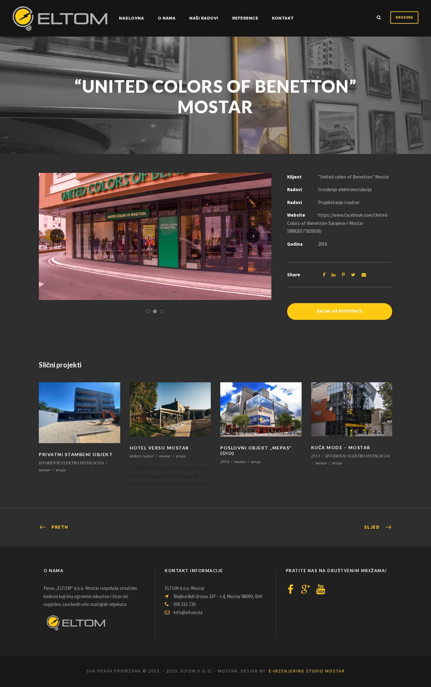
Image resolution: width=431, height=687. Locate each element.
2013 (315, 456)
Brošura (404, 17)
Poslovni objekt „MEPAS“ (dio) (256, 450)
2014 (224, 461)
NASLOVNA (131, 18)
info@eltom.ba (188, 612)
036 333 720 (184, 604)
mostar (44, 469)
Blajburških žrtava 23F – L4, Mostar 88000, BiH (217, 596)
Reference (245, 18)
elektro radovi (142, 456)
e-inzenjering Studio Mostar (307, 671)
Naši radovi (203, 18)
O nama (166, 18)
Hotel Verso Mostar (159, 447)
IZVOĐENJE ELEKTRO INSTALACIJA (71, 463)
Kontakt (283, 18)
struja (61, 469)
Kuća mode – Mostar (340, 447)
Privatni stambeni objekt (76, 454)
